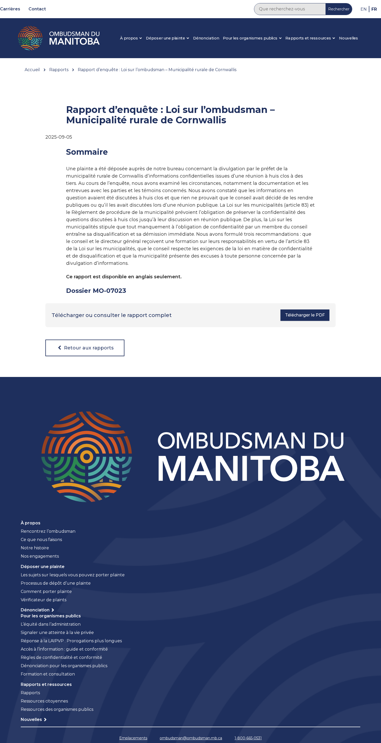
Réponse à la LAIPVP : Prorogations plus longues (71, 640)
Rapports (30, 692)
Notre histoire (35, 547)
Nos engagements (40, 556)
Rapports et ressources (308, 38)
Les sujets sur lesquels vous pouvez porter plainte (73, 574)
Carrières (10, 8)
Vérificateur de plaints (43, 599)
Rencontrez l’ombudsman (48, 531)
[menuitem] (363, 9)
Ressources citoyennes (44, 701)
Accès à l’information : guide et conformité (64, 649)
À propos (129, 38)
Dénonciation (206, 38)
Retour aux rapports (88, 348)
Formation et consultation (48, 674)
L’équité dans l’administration (51, 624)
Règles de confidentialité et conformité (61, 657)
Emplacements (133, 738)
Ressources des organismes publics (57, 709)
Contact (37, 8)
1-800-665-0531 (248, 738)
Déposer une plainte (165, 38)
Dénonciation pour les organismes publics (64, 665)
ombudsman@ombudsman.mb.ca (191, 738)
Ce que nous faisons (41, 539)
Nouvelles (348, 38)
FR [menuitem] (374, 8)
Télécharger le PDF (305, 315)
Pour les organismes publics (250, 38)
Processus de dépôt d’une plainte (56, 583)
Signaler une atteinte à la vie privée (57, 632)
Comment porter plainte (46, 591)
